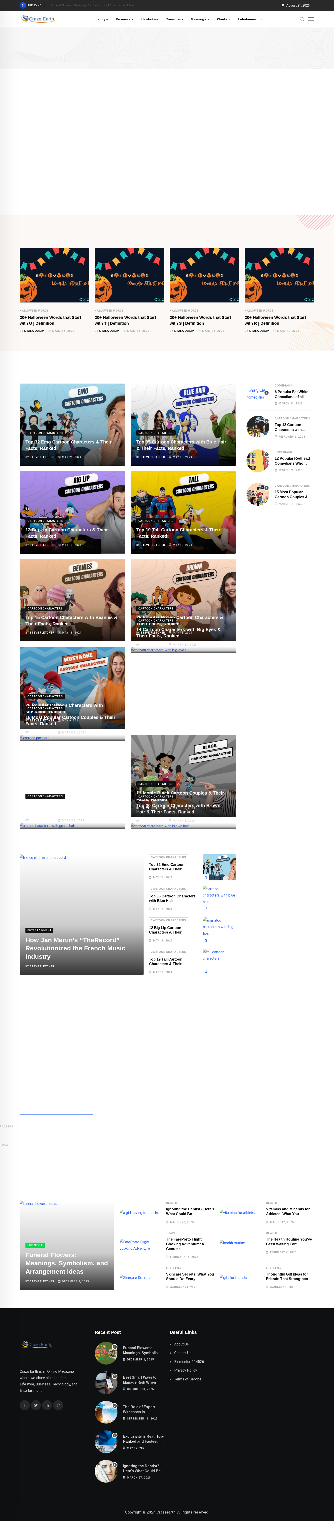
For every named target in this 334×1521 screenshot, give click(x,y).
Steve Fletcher (42, 457)
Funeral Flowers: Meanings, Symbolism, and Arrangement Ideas (93, 5)
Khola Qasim (34, 330)
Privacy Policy (185, 1370)
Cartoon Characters (168, 857)
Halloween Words (34, 310)
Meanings (198, 19)
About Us (181, 1344)
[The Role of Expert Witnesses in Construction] (106, 1412)
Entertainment (249, 19)
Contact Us (183, 1353)
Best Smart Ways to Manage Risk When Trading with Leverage (142, 1382)
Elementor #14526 (189, 1362)
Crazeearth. (166, 1512)
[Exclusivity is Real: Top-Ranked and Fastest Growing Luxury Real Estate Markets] (106, 1441)
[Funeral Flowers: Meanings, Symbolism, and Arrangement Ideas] (106, 1353)
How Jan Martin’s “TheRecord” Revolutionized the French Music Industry (75, 948)
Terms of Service (188, 1379)
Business (123, 19)
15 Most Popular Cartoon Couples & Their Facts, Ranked (292, 497)
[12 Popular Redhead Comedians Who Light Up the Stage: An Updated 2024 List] (258, 460)
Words (222, 19)
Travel (171, 1233)
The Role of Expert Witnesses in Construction (139, 1412)
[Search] (302, 19)
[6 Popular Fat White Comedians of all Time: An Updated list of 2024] (258, 394)
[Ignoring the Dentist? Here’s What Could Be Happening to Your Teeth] (106, 1471)
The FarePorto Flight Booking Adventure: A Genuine (185, 1244)
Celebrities (149, 19)
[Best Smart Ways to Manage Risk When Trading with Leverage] (106, 1382)
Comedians (174, 19)
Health (171, 1202)
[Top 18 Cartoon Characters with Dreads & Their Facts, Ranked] (258, 427)
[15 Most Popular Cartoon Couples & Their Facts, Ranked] (258, 494)
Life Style (101, 19)
